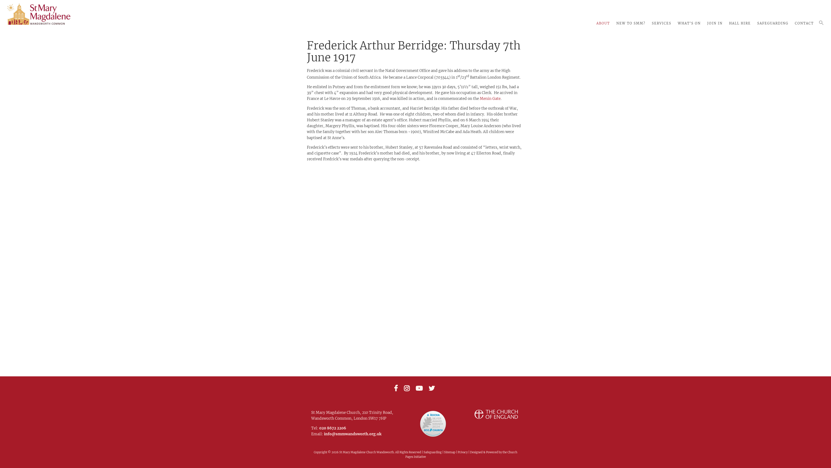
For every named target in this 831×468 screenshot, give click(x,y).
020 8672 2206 (332, 428)
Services (661, 23)
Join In (715, 23)
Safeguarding (772, 23)
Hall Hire (740, 23)
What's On (689, 23)
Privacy (462, 452)
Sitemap (449, 452)
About (603, 23)
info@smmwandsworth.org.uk (353, 434)
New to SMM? (630, 23)
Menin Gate (490, 98)
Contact (804, 23)
